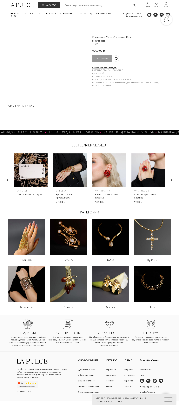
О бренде (128, 369)
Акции (109, 386)
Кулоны (152, 260)
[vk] (155, 15)
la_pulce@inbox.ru (134, 16)
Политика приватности (88, 392)
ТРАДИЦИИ (28, 333)
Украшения (14, 13)
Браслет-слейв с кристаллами (64, 196)
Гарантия (128, 380)
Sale (39, 13)
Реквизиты (129, 375)
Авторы (29, 13)
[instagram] (149, 15)
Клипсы (110, 307)
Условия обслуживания (88, 386)
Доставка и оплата (100, 13)
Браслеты (26, 307)
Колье (110, 260)
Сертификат (67, 13)
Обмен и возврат (86, 375)
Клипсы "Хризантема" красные (107, 196)
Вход (142, 375)
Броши (68, 307)
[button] (147, 5)
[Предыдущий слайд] (7, 179)
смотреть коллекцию (104, 67)
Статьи (82, 13)
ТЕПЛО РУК (151, 333)
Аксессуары (111, 375)
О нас (13, 16)
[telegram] (162, 15)
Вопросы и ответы (86, 380)
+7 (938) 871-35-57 (132, 13)
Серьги (68, 260)
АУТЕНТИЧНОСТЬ (68, 333)
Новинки (51, 13)
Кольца (27, 260)
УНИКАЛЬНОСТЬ (109, 333)
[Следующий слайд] (171, 179)
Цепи (152, 307)
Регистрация (145, 369)
